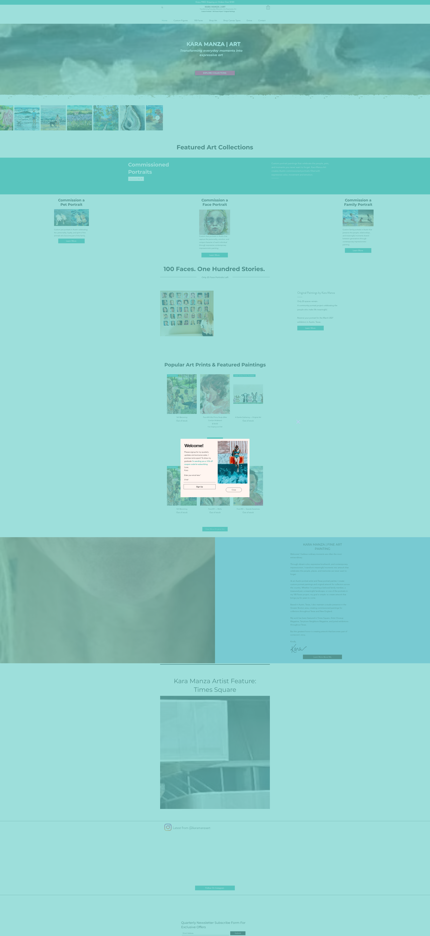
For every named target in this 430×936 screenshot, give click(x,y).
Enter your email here (192, 475)
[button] (298, 422)
